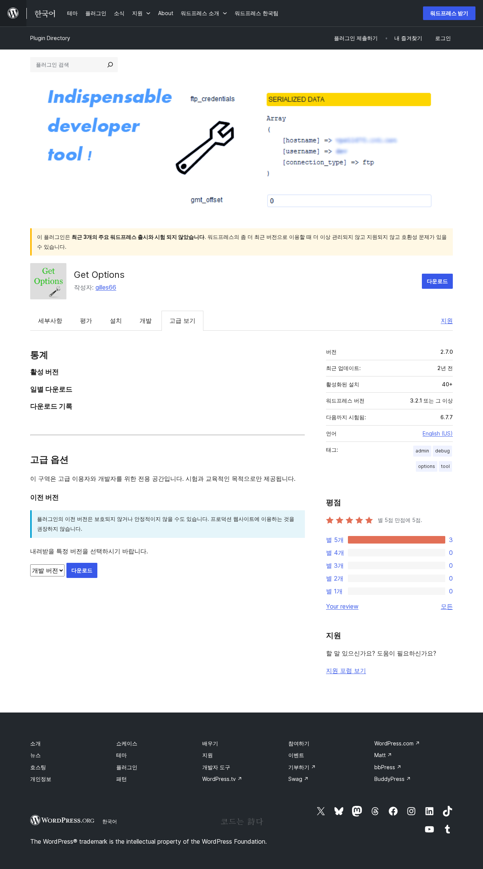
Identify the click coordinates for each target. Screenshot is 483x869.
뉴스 (35, 755)
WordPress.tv (222, 779)
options (426, 466)
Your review (342, 606)
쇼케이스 (126, 743)
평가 (86, 320)
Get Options (99, 274)
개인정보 (40, 779)
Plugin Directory (50, 38)
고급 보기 (182, 320)
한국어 (109, 821)
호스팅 (38, 767)
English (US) (438, 433)
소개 (35, 743)
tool (445, 466)
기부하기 (302, 767)
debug (442, 451)
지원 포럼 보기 (346, 670)
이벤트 (296, 755)
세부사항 (50, 320)
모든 (447, 606)
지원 (447, 320)
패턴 (121, 779)
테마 (121, 755)
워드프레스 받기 (449, 13)
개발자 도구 (216, 767)
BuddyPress (392, 779)
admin (422, 451)
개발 (146, 320)
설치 (116, 320)
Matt (383, 755)
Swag (298, 779)
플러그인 (126, 767)
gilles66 (105, 287)
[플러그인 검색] (110, 64)
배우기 (210, 743)
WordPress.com (397, 743)
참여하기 (298, 743)
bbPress (387, 767)
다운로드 (437, 281)
